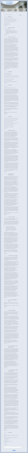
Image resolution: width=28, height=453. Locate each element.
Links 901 (10, 16)
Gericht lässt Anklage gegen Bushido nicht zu (9, 124)
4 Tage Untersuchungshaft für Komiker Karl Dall (9, 21)
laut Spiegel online (6, 380)
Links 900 (10, 71)
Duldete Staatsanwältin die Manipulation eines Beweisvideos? (10, 437)
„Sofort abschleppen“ (12, 310)
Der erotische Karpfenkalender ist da (8, 80)
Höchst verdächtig (11, 27)
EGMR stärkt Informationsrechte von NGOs (8, 17)
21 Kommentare (5, 367)
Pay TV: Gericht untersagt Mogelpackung (12, 346)
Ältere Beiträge (5, 444)
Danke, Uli (10, 85)
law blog (5, 10)
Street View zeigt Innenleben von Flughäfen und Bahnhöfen (10, 20)
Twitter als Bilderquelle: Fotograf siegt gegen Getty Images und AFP (11, 75)
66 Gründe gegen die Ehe (7, 24)
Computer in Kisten (11, 216)
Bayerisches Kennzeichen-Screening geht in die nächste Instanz (11, 119)
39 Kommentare (5, 430)
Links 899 (10, 116)
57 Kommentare (5, 253)
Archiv (20, 14)
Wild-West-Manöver (11, 130)
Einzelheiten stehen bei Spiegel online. (11, 136)
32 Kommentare (5, 343)
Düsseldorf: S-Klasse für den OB (7, 441)
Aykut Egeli (5, 112)
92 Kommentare (5, 171)
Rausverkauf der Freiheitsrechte (11, 174)
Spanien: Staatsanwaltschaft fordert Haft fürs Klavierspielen (10, 81)
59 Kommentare (5, 214)
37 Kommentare (5, 69)
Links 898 (10, 432)
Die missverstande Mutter (7, 438)
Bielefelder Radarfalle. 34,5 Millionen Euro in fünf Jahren (10, 120)
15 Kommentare (5, 442)
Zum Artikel (5, 307)
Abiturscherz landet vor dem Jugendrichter (8, 125)
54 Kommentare (5, 34)
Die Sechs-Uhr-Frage (11, 37)
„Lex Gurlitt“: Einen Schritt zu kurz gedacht (13, 370)
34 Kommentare (5, 25)
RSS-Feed (20, 15)
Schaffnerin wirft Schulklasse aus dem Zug (8, 121)
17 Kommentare (5, 297)
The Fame (14, 87)
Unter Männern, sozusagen (12, 255)
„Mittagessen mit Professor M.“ (7, 74)
